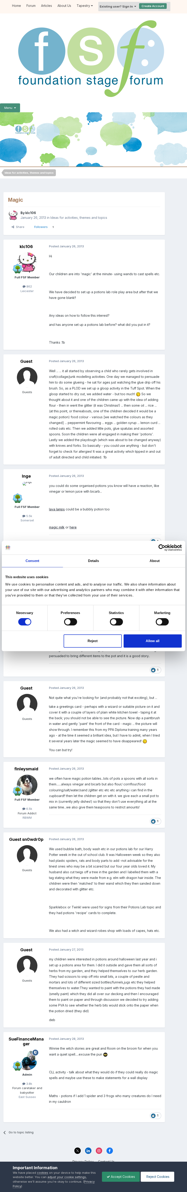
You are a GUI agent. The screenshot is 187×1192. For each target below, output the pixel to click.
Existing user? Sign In (117, 6)
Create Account (153, 6)
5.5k (28, 516)
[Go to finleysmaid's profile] (27, 785)
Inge (26, 476)
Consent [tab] (32, 561)
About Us (64, 6)
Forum (31, 6)
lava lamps (57, 509)
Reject (93, 641)
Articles (46, 6)
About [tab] (155, 561)
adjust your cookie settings (66, 1177)
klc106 (30, 213)
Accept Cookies (122, 1177)
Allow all (152, 641)
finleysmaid (26, 768)
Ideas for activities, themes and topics (78, 218)
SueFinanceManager (26, 1041)
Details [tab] (93, 561)
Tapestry (84, 6)
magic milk (57, 527)
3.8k (28, 1083)
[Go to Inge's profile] (27, 492)
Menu (9, 108)
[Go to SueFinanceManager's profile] (27, 1060)
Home (16, 6)
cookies (42, 1172)
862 (29, 286)
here (73, 527)
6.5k (28, 808)
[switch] (70, 621)
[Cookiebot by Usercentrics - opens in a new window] (162, 547)
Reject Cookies (157, 1177)
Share (19, 227)
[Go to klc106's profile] (13, 215)
